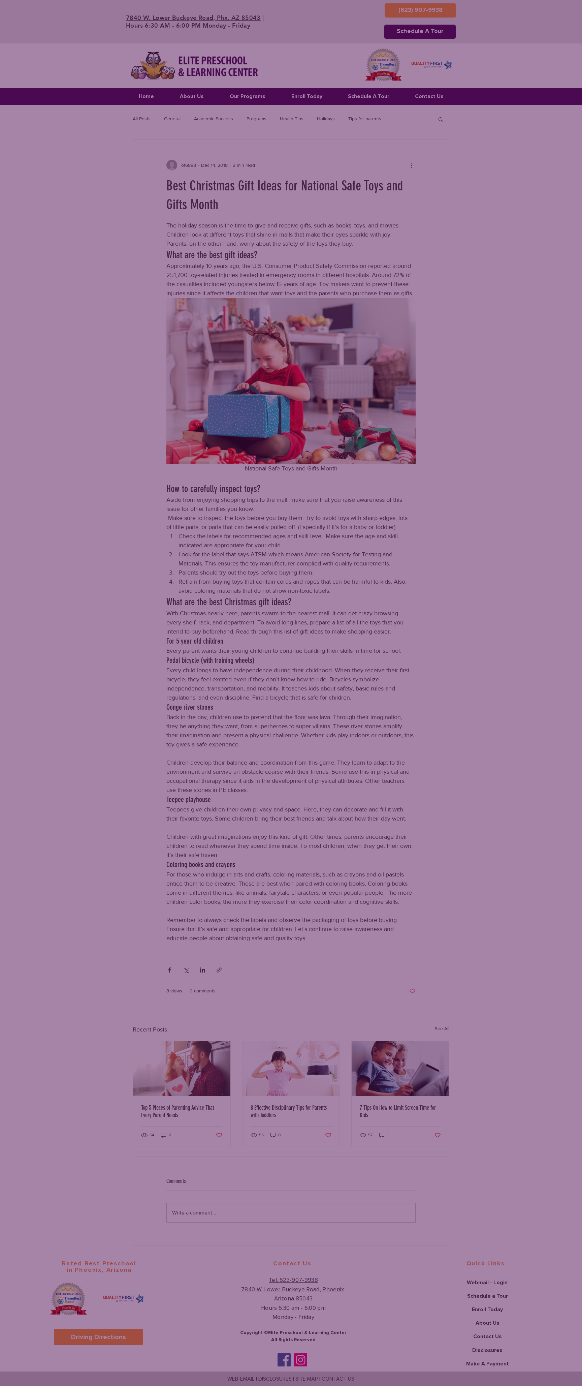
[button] (422, 595)
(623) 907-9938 (233, 723)
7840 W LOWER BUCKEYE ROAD (245, 708)
